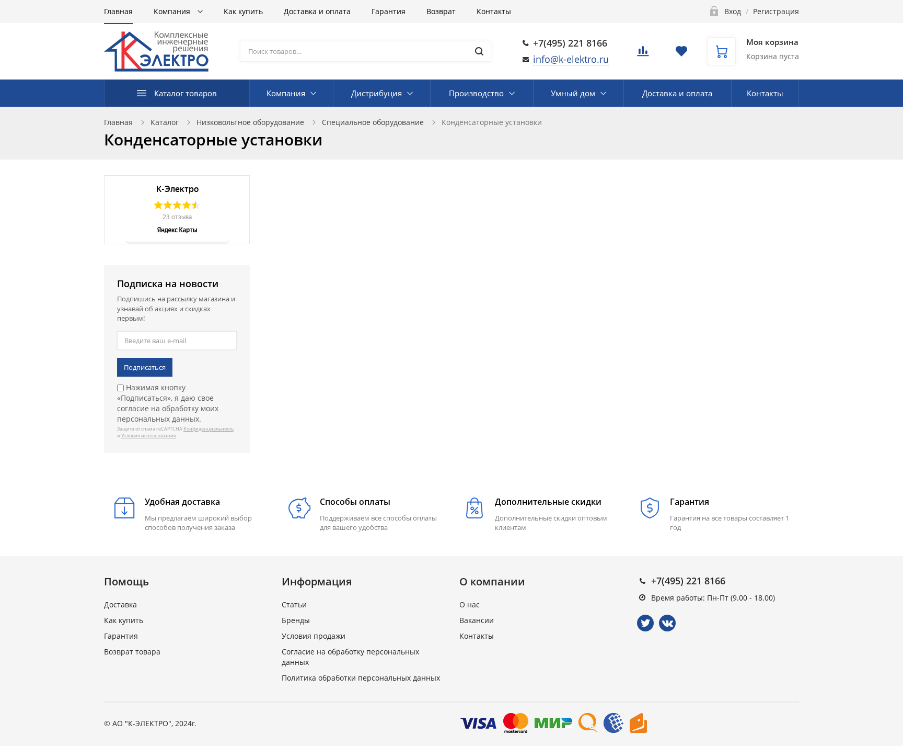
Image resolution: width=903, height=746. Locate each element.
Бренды (296, 620)
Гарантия (389, 11)
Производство (476, 93)
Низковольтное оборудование (250, 122)
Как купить (243, 11)
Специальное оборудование (373, 122)
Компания (173, 11)
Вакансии (476, 620)
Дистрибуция (376, 93)
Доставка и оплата (317, 11)
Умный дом (573, 93)
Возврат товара (132, 652)
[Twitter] (645, 623)
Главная (118, 11)
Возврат (441, 11)
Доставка (120, 604)
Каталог (164, 122)
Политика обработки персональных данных (361, 678)
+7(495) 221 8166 (570, 43)
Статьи (294, 604)
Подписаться (145, 367)
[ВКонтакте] (667, 623)
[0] (642, 54)
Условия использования (148, 435)
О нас (469, 604)
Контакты (494, 11)
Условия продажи (313, 636)
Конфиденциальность (208, 428)
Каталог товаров (185, 93)
